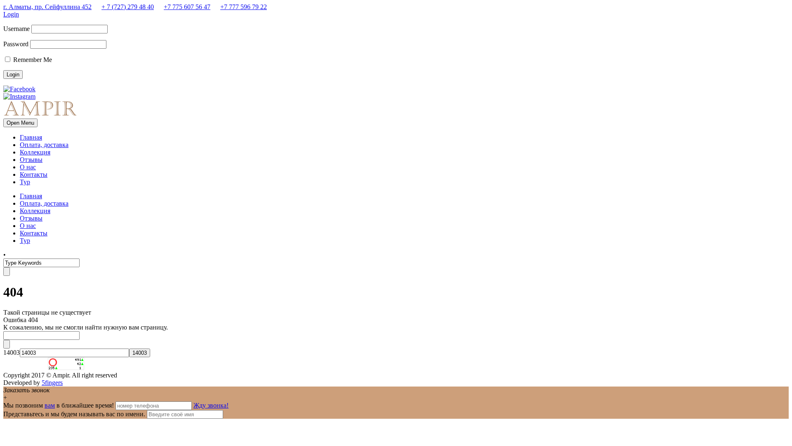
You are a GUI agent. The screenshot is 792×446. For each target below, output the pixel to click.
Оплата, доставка (44, 144)
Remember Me (32, 59)
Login (11, 14)
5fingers (52, 382)
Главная (31, 137)
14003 (11, 352)
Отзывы (31, 159)
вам (50, 405)
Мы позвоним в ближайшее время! (59, 405)
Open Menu (20, 123)
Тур (25, 181)
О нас (28, 167)
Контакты (33, 174)
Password (15, 43)
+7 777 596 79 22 (243, 6)
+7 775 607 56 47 (187, 6)
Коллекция (35, 152)
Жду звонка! (211, 405)
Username (16, 28)
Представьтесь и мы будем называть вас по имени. (74, 414)
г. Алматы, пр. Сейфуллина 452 (47, 6)
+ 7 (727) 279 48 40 (127, 6)
